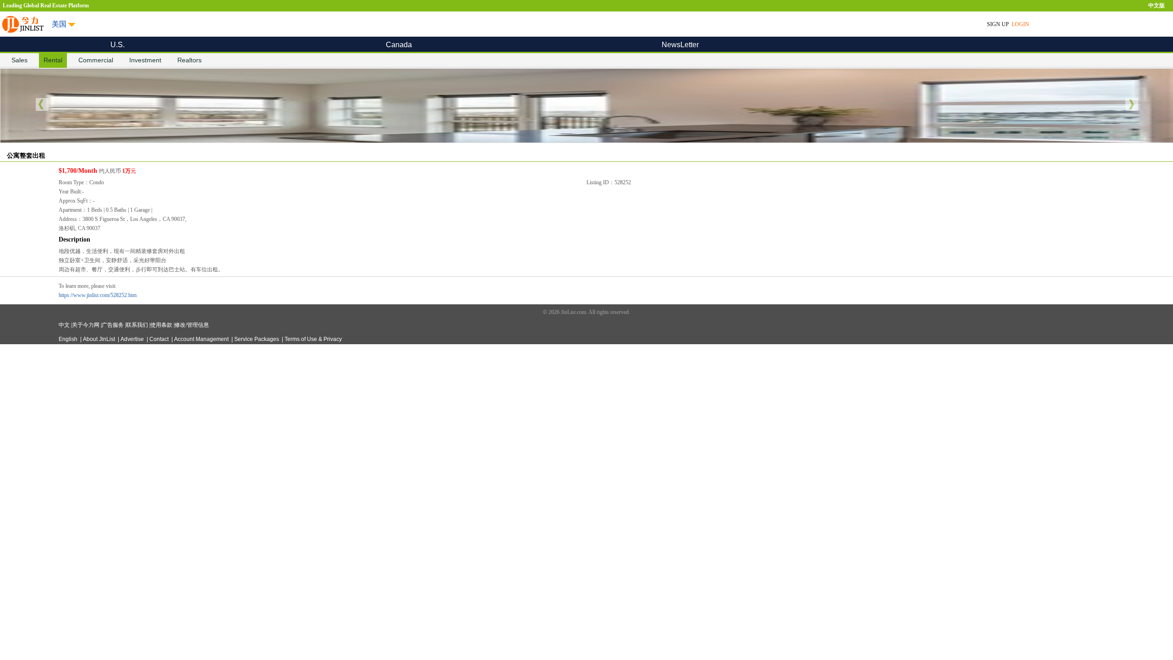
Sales (19, 60)
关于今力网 (86, 325)
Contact (159, 339)
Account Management (202, 339)
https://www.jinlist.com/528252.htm (98, 295)
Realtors (189, 60)
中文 (65, 325)
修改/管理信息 (192, 325)
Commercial (95, 60)
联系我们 (137, 325)
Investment (145, 60)
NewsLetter (680, 45)
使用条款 (162, 325)
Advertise (133, 339)
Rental (53, 60)
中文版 (1156, 5)
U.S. (117, 45)
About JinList (99, 339)
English (69, 339)
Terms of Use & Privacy (313, 339)
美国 (59, 24)
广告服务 (113, 325)
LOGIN (1021, 24)
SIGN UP (998, 24)
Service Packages (257, 339)
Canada (399, 45)
